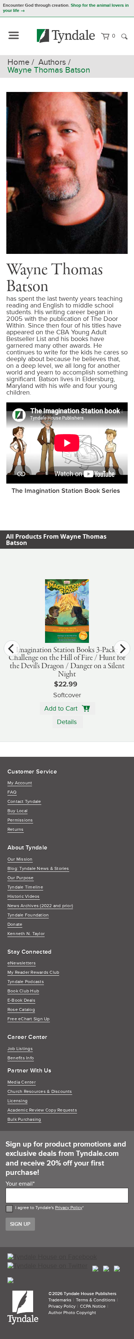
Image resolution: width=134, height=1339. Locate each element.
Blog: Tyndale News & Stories (38, 868)
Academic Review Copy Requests (42, 1110)
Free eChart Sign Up (28, 1019)
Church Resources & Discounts (39, 1091)
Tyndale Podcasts (25, 982)
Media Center (21, 1082)
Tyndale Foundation (28, 915)
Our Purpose (20, 878)
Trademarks (59, 1300)
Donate (14, 924)
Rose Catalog (21, 1010)
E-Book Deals (21, 1000)
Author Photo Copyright (72, 1313)
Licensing (17, 1101)
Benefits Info (20, 1058)
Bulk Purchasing (24, 1119)
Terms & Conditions (95, 1300)
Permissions (20, 820)
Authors (52, 62)
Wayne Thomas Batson (48, 70)
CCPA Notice (93, 1306)
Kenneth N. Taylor (26, 934)
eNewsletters (21, 963)
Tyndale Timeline (25, 887)
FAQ (12, 792)
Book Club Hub (23, 991)
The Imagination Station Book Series (66, 491)
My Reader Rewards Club (33, 972)
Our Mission (20, 859)
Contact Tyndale (24, 801)
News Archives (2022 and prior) (40, 906)
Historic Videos (23, 896)
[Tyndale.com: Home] (66, 36)
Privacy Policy (68, 1208)
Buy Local (17, 811)
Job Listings (20, 1049)
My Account (19, 783)
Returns (15, 829)
